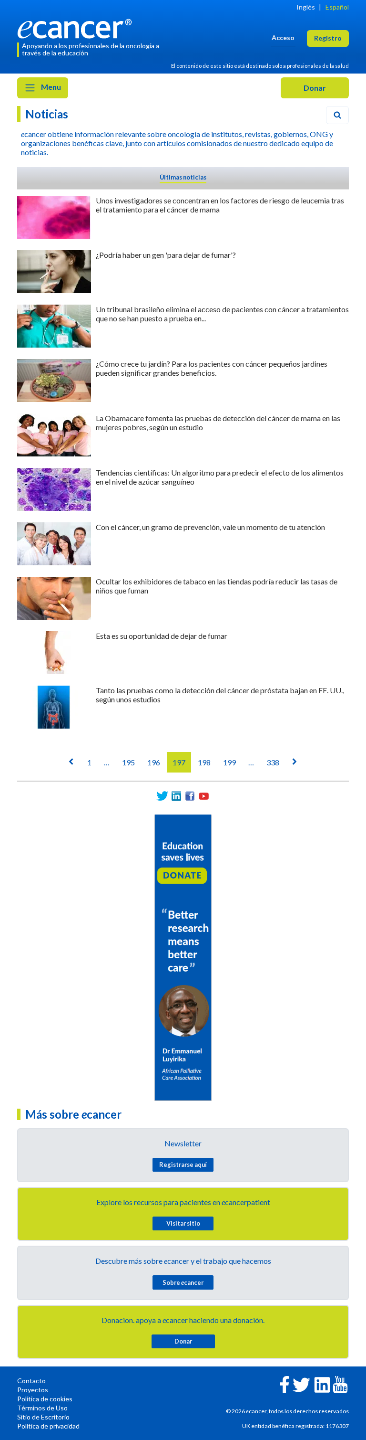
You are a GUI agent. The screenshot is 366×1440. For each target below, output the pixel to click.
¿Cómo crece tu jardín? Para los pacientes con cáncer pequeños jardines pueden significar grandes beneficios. (211, 368)
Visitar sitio (183, 1223)
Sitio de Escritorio (43, 1417)
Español (337, 7)
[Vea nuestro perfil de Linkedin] (176, 796)
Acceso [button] (283, 37)
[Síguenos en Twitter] (162, 796)
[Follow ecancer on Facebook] (284, 1383)
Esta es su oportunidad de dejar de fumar (161, 635)
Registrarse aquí (183, 1164)
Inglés (305, 7)
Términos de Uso (42, 1408)
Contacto (31, 1380)
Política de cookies (44, 1399)
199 (229, 762)
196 (153, 762)
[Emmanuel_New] (183, 957)
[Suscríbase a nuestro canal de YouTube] (204, 796)
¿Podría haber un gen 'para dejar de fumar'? (166, 254)
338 (272, 762)
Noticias (46, 114)
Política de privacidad (48, 1426)
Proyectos (32, 1390)
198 (204, 762)
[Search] (337, 115)
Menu (50, 86)
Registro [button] (328, 38)
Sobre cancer (183, 1282)
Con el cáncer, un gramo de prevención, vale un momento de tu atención (210, 526)
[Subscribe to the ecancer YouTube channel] (340, 1383)
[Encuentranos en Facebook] (190, 796)
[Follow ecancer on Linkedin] (322, 1384)
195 (128, 762)
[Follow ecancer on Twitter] (301, 1384)
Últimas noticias (183, 177)
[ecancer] (77, 27)
